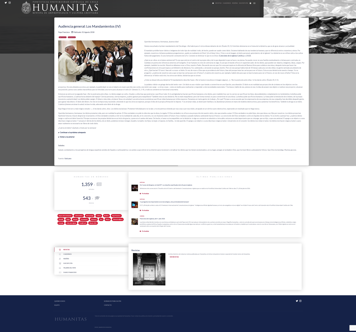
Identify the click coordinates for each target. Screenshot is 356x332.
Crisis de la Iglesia (71, 223)
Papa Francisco (62, 37)
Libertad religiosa (118, 219)
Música (108, 219)
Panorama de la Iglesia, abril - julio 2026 (152, 218)
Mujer (68, 219)
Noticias (142, 182)
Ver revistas (174, 257)
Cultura (99, 215)
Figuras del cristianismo (65, 215)
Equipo (57, 305)
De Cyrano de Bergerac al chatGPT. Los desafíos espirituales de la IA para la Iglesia (166, 185)
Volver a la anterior (67, 137)
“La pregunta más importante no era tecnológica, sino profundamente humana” (164, 202)
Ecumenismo (84, 219)
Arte (101, 219)
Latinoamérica (79, 215)
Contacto (108, 305)
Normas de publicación (112, 301)
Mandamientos (71, 37)
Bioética (106, 215)
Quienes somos (59, 301)
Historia (75, 219)
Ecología (61, 223)
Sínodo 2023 (93, 223)
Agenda (142, 216)
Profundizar (145, 193)
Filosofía (61, 219)
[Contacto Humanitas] (254, 3)
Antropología (89, 215)
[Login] (250, 3)
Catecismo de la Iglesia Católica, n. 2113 (234, 56)
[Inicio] (213, 3)
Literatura (94, 219)
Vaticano (67, 158)
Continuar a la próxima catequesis (73, 132)
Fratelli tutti (82, 223)
